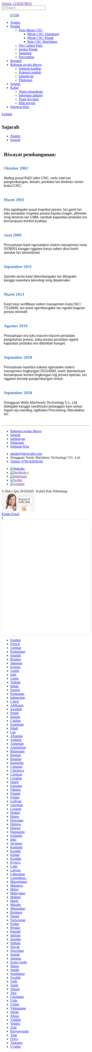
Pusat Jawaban (29, 99)
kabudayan (26, 76)
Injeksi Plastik (28, 49)
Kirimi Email (10, 514)
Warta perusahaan (31, 91)
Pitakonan (25, 80)
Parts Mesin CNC (31, 30)
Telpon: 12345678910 (17, 3)
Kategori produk (30, 72)
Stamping (25, 53)
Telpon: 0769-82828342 (26, 461)
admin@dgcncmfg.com (26, 453)
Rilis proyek (27, 103)
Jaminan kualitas (30, 68)
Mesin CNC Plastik (40, 38)
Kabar (14, 87)
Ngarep (15, 22)
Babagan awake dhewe (26, 64)
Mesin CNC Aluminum (43, 34)
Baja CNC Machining (42, 41)
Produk (15, 26)
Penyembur (26, 57)
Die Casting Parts (30, 45)
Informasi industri (31, 95)
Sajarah (15, 84)
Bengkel (16, 61)
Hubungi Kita (19, 107)
